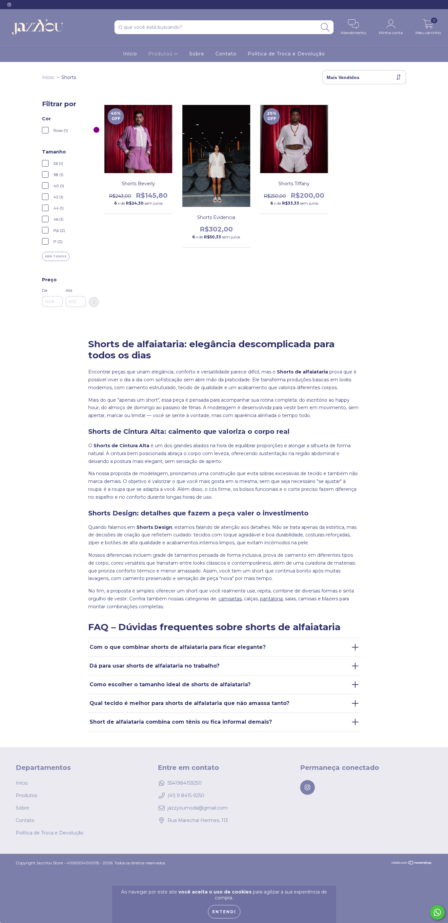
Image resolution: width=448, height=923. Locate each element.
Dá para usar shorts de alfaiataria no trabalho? (154, 666)
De (44, 290)
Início (130, 54)
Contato (225, 54)
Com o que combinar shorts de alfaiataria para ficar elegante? (178, 647)
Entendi (224, 911)
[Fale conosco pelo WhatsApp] (437, 912)
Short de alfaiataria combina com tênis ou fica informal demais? (181, 722)
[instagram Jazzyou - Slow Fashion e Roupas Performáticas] (9, 5)
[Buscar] (325, 27)
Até (69, 290)
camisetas (230, 599)
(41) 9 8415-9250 (186, 795)
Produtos (161, 54)
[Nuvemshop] (411, 863)
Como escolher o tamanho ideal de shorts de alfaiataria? (170, 684)
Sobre (196, 54)
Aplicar (94, 302)
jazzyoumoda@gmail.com (198, 808)
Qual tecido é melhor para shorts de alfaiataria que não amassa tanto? (189, 703)
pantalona (271, 599)
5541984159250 (185, 783)
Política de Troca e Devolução (286, 54)
